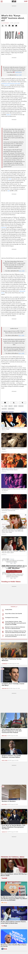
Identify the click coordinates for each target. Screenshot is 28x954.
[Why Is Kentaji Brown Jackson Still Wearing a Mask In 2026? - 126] (14, 865)
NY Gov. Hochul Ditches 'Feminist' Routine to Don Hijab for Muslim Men (13, 922)
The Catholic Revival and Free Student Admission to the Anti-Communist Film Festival (12, 730)
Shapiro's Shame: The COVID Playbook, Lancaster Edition (11, 756)
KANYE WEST (11, 408)
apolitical (8, 114)
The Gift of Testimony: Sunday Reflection (11, 659)
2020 (6, 406)
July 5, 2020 (18, 75)
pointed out (7, 85)
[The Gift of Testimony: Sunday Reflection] (14, 650)
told (8, 190)
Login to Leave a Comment (14, 571)
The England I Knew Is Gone (11, 617)
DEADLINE (21, 406)
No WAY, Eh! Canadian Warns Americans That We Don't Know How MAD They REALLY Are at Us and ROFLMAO (14, 898)
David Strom (4, 760)
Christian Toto (5, 688)
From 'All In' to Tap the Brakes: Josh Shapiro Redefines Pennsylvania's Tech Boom (13, 827)
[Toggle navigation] (2, 1)
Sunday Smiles (8, 609)
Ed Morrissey (5, 663)
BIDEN (15, 406)
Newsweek (3, 227)
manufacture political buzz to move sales (10, 83)
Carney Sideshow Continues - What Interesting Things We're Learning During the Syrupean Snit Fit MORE (15, 623)
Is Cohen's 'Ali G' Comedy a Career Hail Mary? (13, 684)
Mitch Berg (4, 804)
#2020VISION (18, 72)
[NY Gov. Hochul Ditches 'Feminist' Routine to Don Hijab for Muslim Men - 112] (14, 913)
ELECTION (4, 408)
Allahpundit (5, 23)
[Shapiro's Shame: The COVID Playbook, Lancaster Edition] (14, 746)
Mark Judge (4, 735)
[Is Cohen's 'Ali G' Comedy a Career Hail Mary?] (14, 674)
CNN (10, 179)
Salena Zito (4, 832)
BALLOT (10, 406)
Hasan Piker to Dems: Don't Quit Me (13, 613)
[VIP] (25, 1)
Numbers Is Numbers (9, 801)
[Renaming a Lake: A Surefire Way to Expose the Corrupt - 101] (14, 936)
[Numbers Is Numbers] (14, 792)
